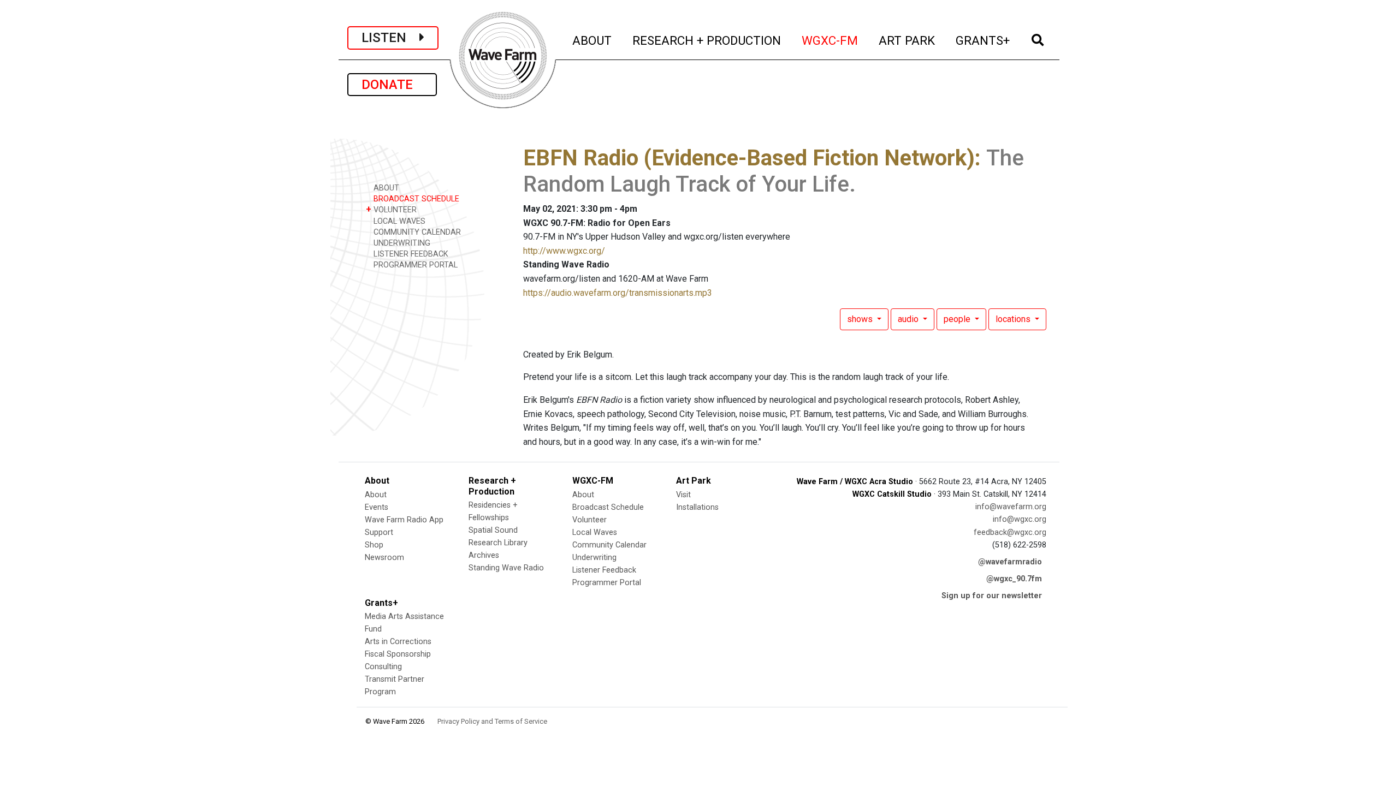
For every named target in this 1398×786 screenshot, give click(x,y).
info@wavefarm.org (1010, 506)
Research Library (498, 542)
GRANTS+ (983, 40)
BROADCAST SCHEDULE (415, 199)
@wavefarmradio (1010, 562)
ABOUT (592, 40)
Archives (484, 555)
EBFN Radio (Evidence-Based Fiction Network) (749, 158)
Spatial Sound (493, 530)
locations (1014, 319)
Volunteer (589, 520)
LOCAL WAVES (398, 221)
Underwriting (594, 557)
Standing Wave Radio (506, 568)
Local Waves (594, 532)
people (958, 319)
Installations (697, 507)
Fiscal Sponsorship (398, 654)
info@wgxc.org (1019, 519)
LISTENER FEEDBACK (409, 254)
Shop (374, 545)
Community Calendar (609, 545)
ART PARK (907, 40)
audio (909, 319)
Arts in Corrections (398, 641)
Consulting (383, 666)
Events (376, 507)
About (376, 494)
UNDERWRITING (400, 243)
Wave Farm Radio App (404, 520)
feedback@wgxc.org (1010, 532)
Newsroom (384, 557)
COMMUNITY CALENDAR (416, 232)
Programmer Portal (606, 582)
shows (861, 319)
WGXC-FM (830, 40)
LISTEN (390, 37)
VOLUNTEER (391, 209)
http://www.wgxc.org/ (564, 251)
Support (379, 532)
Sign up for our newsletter (991, 595)
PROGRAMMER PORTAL (414, 265)
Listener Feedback (604, 570)
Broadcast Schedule (608, 507)
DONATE (392, 84)
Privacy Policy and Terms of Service (492, 721)
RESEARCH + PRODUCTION (707, 40)
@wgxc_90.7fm (1014, 578)
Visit (683, 494)
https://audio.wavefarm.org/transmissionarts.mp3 (617, 293)
